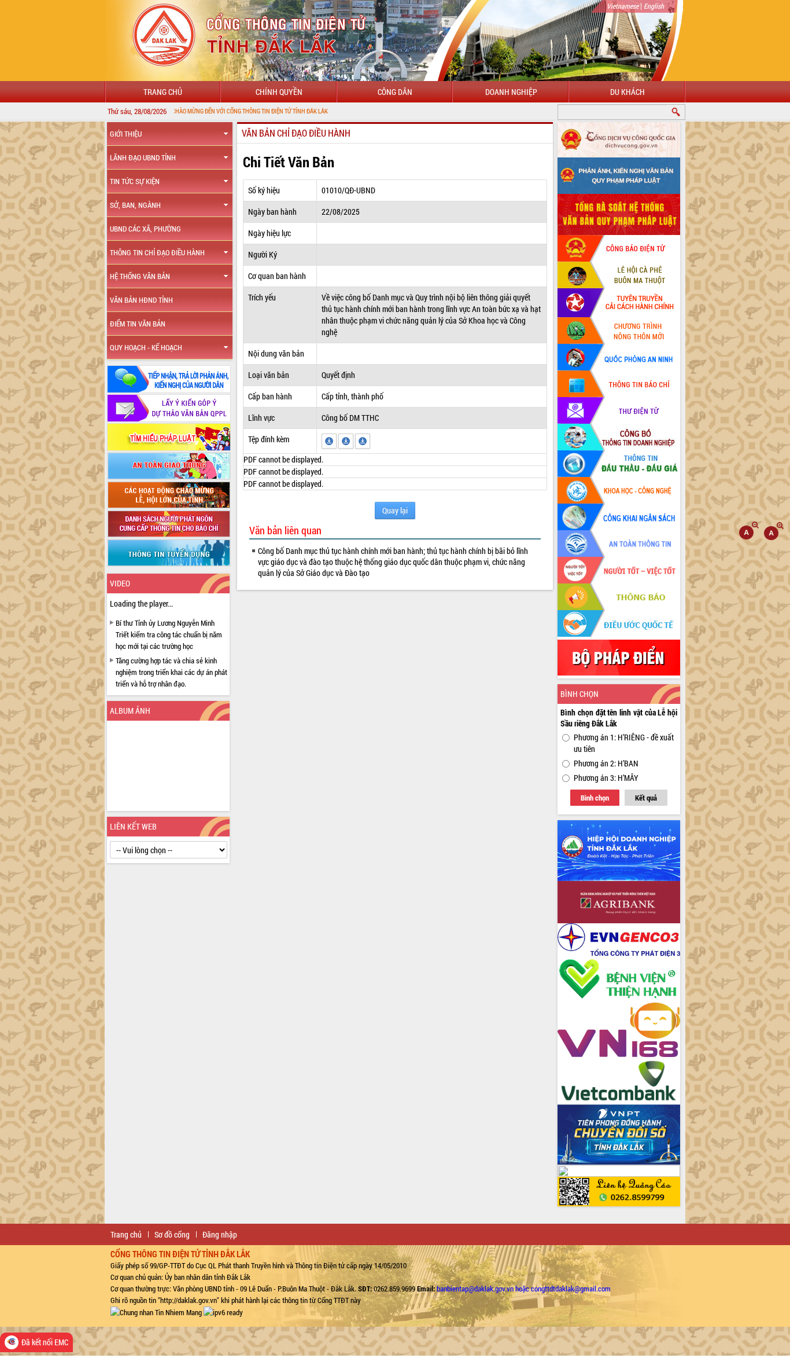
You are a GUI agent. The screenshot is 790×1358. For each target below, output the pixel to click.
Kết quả (646, 797)
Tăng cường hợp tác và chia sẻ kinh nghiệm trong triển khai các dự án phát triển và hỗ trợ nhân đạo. (171, 672)
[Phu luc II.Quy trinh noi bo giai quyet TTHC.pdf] (330, 440)
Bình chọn (595, 797)
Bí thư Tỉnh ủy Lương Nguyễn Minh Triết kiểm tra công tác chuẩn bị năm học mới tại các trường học (169, 634)
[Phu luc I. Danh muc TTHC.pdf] (346, 440)
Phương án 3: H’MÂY (606, 777)
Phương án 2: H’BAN (606, 763)
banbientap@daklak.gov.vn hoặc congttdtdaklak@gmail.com (524, 1288)
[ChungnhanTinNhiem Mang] (156, 1311)
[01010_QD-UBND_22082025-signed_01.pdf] (362, 440)
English (654, 5)
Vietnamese (622, 5)
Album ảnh (130, 710)
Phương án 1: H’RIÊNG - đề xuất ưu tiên (624, 743)
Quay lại (395, 510)
